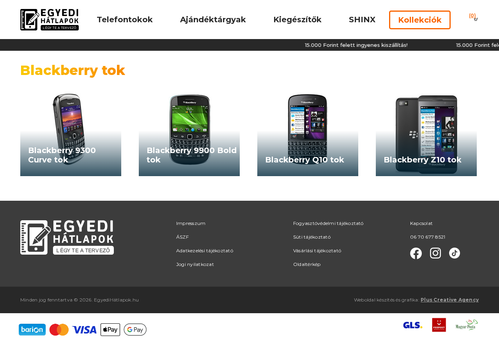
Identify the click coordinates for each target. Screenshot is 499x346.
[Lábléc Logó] (67, 237)
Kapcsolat (421, 223)
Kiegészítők (297, 19)
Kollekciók (420, 20)
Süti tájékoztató (312, 237)
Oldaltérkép (307, 264)
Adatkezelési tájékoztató (204, 250)
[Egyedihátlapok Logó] (49, 19)
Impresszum (190, 223)
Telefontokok (125, 19)
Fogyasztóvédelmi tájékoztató (328, 223)
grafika (410, 300)
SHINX (362, 19)
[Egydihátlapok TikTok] (454, 253)
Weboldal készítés (374, 300)
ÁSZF (182, 237)
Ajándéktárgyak (213, 19)
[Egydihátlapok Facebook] (416, 253)
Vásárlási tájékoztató (317, 250)
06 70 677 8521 (427, 237)
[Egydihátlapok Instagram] (435, 253)
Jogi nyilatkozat (195, 264)
